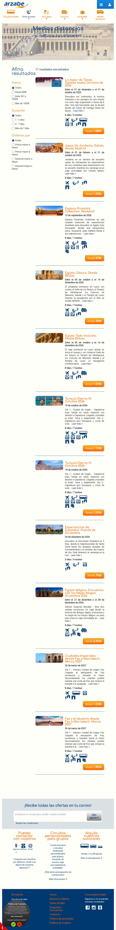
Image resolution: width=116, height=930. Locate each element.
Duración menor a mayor (22, 160)
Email (30, 849)
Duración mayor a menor (22, 167)
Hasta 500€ (21, 92)
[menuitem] (11, 15)
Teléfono (23, 849)
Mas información (17, 916)
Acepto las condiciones (27, 823)
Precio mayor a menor (21, 153)
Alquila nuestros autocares (91, 836)
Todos (18, 87)
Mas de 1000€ (22, 103)
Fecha (18, 140)
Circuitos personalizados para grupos (58, 836)
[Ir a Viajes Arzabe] (16, 5)
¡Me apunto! (94, 816)
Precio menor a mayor (21, 146)
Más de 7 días (22, 128)
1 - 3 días (19, 119)
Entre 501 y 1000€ (19, 97)
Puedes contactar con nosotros (24, 836)
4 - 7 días (19, 124)
